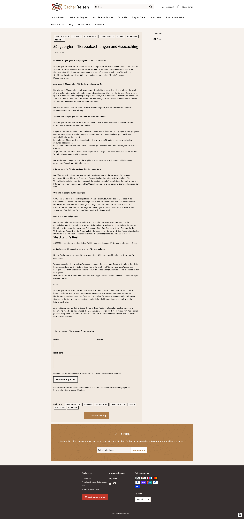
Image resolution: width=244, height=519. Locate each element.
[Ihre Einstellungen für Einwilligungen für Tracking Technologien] (240, 515)
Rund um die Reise (175, 17)
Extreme (77, 37)
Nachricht (58, 353)
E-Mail (100, 339)
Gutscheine (155, 17)
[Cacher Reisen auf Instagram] (110, 483)
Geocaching (90, 37)
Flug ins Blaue (138, 17)
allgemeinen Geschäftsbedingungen (113, 387)
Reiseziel (59, 40)
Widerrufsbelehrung (90, 489)
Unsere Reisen (58, 17)
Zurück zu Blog (98, 415)
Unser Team (84, 24)
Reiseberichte (57, 24)
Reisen (120, 37)
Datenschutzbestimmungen (63, 390)
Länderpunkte (107, 37)
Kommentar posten (65, 379)
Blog (71, 24)
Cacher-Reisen (62, 37)
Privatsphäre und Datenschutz (95, 482)
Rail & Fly (122, 17)
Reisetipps (132, 37)
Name (56, 339)
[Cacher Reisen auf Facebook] (114, 483)
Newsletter (100, 24)
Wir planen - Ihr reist (103, 17)
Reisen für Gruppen (79, 17)
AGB (83, 486)
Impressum (86, 478)
